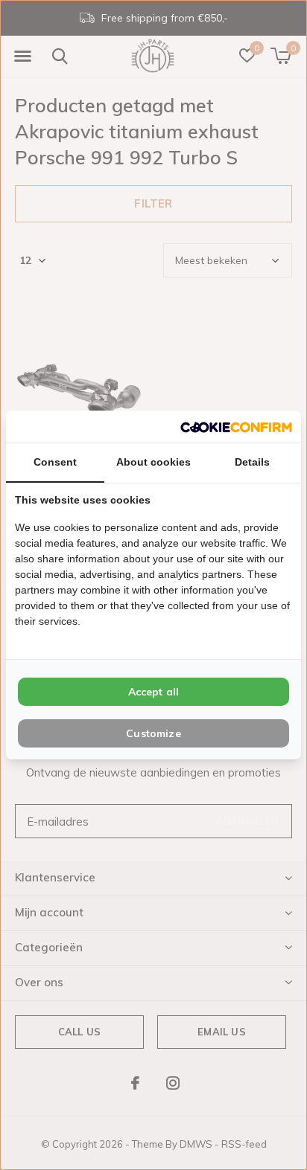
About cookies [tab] (153, 462)
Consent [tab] (55, 462)
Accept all (154, 691)
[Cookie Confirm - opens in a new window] (236, 427)
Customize (153, 733)
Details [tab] (252, 462)
